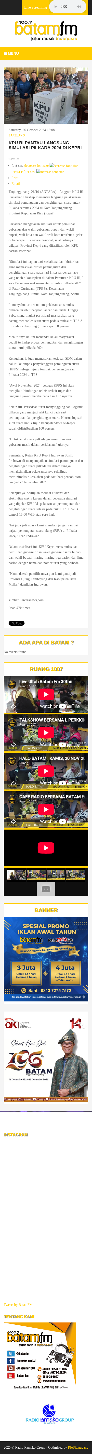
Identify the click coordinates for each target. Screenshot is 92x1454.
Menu (13, 53)
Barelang (17, 135)
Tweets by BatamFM (18, 1305)
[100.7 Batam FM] (46, 31)
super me (14, 158)
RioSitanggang (78, 1447)
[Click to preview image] (46, 95)
